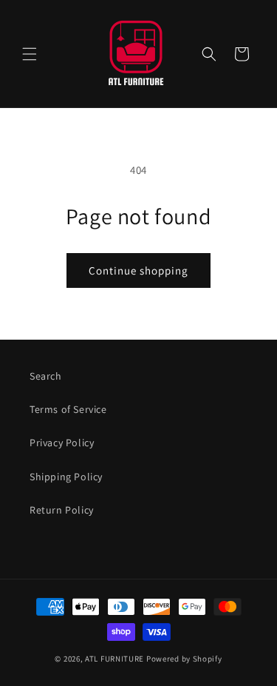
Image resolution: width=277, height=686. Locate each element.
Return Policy (62, 510)
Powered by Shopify (184, 658)
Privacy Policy (62, 442)
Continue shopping (138, 270)
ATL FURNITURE (114, 658)
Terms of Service (68, 409)
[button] (29, 54)
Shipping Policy (66, 476)
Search (46, 376)
